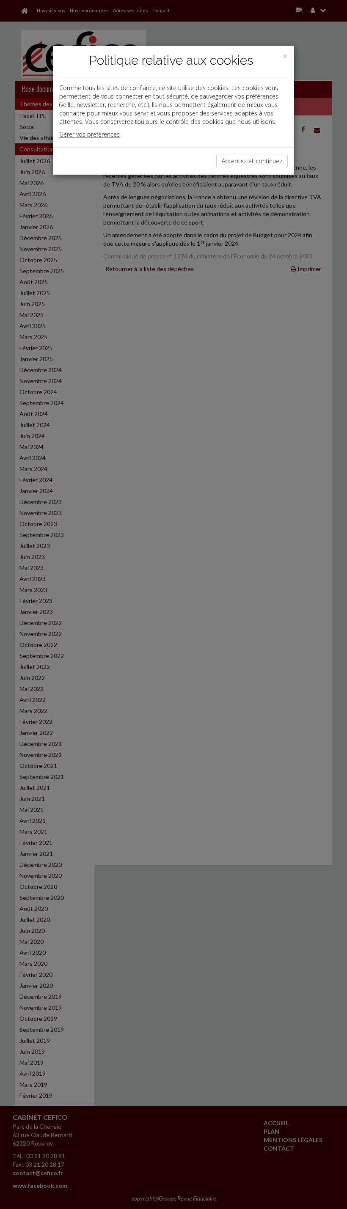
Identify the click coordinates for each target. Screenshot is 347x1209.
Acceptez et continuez (252, 161)
